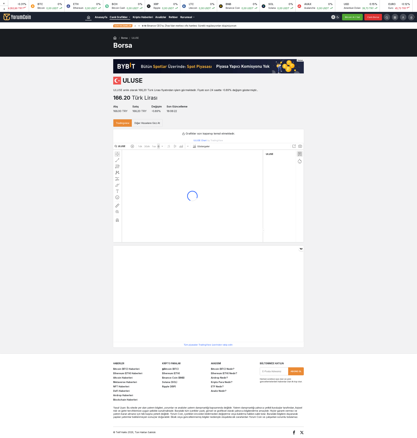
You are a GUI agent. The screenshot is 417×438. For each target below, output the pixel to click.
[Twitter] (302, 432)
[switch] (335, 17)
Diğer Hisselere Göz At (147, 123)
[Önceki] (4, 3)
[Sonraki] (4, 9)
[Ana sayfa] (88, 17)
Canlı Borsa (373, 17)
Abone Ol (296, 371)
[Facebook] (294, 432)
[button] (395, 17)
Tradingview (122, 123)
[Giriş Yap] (403, 17)
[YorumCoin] (17, 16)
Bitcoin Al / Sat (352, 17)
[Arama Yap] (387, 17)
